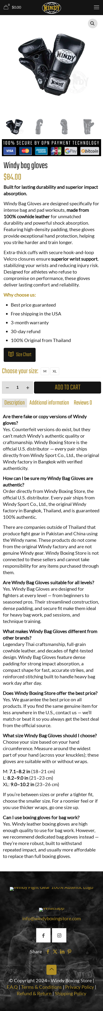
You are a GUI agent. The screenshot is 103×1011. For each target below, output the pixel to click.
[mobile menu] (96, 7)
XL (55, 371)
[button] (92, 23)
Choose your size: (20, 371)
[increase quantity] (27, 388)
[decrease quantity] (7, 388)
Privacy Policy (80, 987)
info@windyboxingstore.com (51, 918)
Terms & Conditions (41, 987)
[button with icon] (43, 935)
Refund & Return (34, 993)
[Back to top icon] (51, 970)
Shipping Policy (70, 993)
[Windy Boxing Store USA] (51, 7)
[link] (51, 889)
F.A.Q (12, 987)
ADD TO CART (67, 387)
